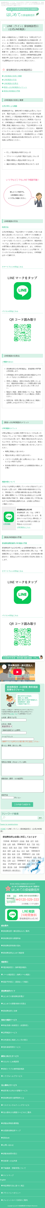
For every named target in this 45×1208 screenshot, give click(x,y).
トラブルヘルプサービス (12, 1076)
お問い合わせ (8, 1145)
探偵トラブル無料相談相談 (13, 1069)
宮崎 (4, 867)
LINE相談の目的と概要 (13, 76)
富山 (18, 851)
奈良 (4, 857)
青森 (27, 841)
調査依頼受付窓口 (10, 1154)
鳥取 (34, 857)
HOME (3, 829)
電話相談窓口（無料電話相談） (15, 967)
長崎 (24, 864)
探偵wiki (6, 1138)
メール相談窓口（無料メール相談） (17, 975)
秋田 (36, 841)
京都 (38, 854)
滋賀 (9, 857)
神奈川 (5, 848)
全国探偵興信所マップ (12, 1131)
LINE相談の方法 (10, 80)
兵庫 (13, 857)
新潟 (4, 851)
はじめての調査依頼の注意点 (14, 1004)
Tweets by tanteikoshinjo (9, 824)
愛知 (9, 854)
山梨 (13, 851)
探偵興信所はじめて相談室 (13, 953)
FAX (16, 713)
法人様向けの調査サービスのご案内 (17, 1112)
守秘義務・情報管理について (14, 1168)
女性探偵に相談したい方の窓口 (15, 1040)
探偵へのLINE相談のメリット (15, 87)
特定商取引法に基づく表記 (13, 1186)
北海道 (22, 841)
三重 (18, 854)
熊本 (38, 864)
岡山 (4, 861)
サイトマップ (8, 1175)
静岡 (4, 854)
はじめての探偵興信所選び (13, 996)
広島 (9, 861)
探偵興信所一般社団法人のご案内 (16, 931)
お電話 (12, 713)
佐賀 (28, 864)
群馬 (10, 848)
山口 (13, 861)
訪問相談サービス (10, 1033)
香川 (28, 861)
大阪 (33, 854)
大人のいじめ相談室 (11, 1062)
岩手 (32, 841)
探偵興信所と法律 (10, 1011)
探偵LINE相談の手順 (12, 91)
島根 (39, 857)
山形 (9, 844)
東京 (28, 844)
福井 (27, 851)
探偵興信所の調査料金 (12, 938)
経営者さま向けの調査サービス (15, 1091)
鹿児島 (10, 867)
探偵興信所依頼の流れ (12, 946)
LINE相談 (6, 524)
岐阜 (13, 854)
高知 (4, 864)
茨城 (20, 848)
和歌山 (19, 857)
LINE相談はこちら (23, 527)
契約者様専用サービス (12, 1047)
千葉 (33, 844)
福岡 (19, 864)
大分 (33, 864)
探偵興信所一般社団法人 (12, 870)
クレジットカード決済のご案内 (15, 1200)
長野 (9, 851)
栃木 (15, 848)
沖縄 (15, 867)
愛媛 (33, 861)
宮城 (4, 844)
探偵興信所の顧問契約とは (13, 1098)
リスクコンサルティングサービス (16, 1105)
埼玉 (38, 844)
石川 (23, 851)
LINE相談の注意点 (11, 83)
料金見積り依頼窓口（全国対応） (16, 1025)
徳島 (38, 861)
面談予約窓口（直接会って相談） (16, 982)
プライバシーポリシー (12, 1193)
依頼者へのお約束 (10, 1161)
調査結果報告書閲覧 (11, 1123)
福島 (13, 844)
